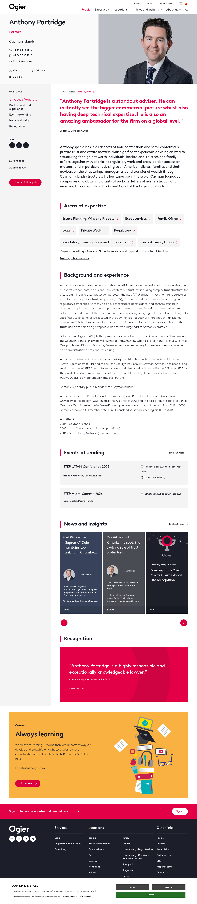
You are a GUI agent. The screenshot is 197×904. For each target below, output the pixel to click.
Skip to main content (23, 2)
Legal (57, 838)
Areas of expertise (25, 99)
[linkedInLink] (26, 839)
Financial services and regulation (120, 251)
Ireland (92, 873)
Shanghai (128, 864)
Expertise (101, 9)
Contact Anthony (23, 182)
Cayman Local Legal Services (78, 251)
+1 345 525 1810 (22, 55)
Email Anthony (22, 61)
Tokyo (125, 876)
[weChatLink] (33, 839)
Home (63, 92)
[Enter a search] (186, 10)
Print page (18, 161)
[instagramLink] (19, 839)
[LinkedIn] (19, 145)
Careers (136, 4)
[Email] (12, 145)
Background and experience (20, 107)
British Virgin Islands (99, 844)
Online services (166, 4)
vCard (16, 71)
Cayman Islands (97, 849)
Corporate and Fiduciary (67, 844)
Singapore (128, 870)
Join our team (26, 783)
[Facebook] (26, 145)
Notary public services (74, 258)
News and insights (147, 9)
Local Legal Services (155, 251)
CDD (159, 861)
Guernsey (94, 861)
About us (172, 9)
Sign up (180, 811)
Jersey (126, 838)
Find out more (176, 453)
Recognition (17, 126)
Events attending (20, 114)
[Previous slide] (64, 622)
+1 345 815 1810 (22, 49)
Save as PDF (19, 168)
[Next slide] (183, 622)
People (86, 9)
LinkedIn (17, 77)
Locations (121, 9)
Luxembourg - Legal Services (138, 849)
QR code (40, 71)
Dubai (92, 855)
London (127, 844)
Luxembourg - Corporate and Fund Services (136, 857)
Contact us (162, 873)
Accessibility (163, 849)
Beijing (92, 838)
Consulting (60, 849)
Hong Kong (94, 867)
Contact (149, 4)
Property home (164, 867)
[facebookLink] (12, 839)
